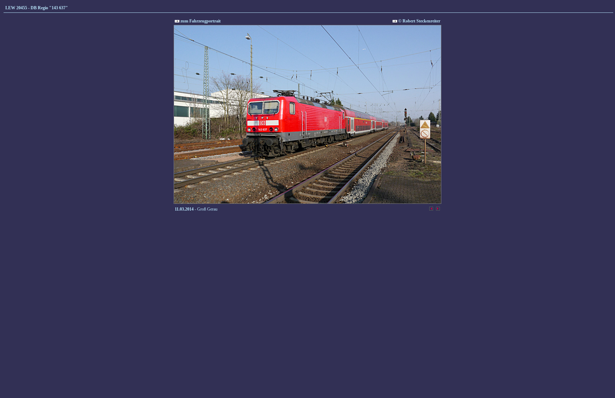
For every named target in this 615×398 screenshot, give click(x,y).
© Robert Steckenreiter (418, 21)
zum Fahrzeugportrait (200, 21)
